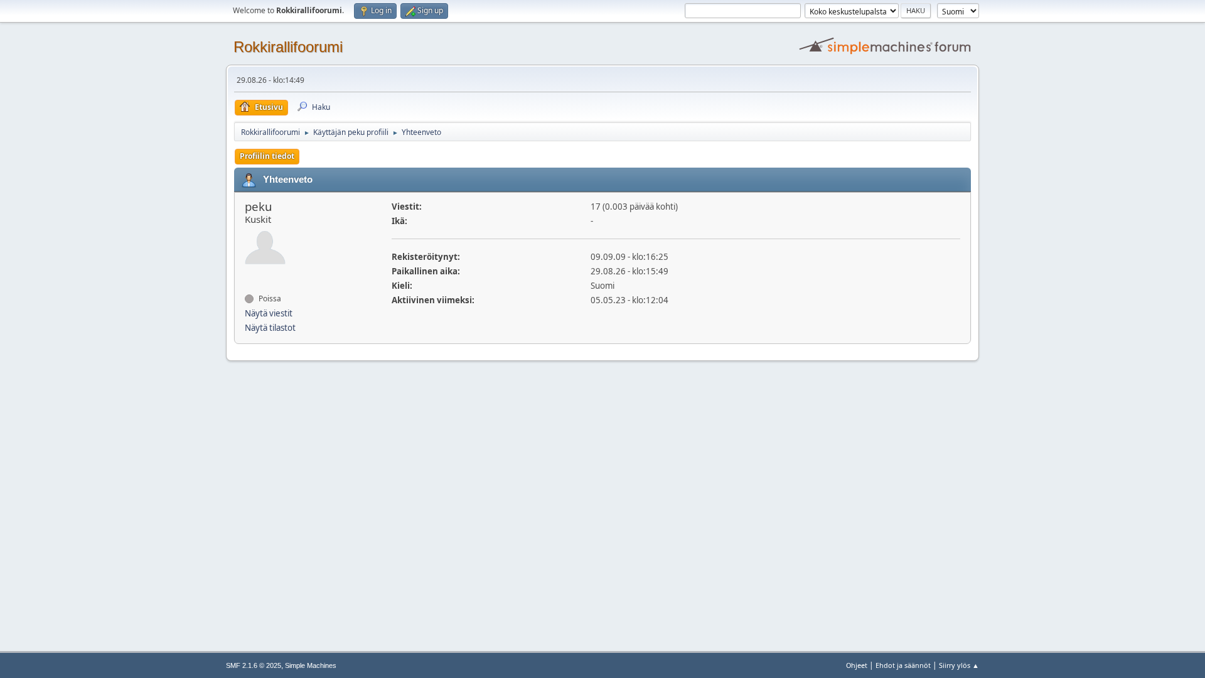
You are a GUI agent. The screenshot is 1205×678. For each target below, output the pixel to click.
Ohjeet (856, 665)
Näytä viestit (268, 313)
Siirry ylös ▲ (959, 665)
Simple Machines (310, 665)
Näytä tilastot (270, 327)
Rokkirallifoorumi (288, 46)
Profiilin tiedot (267, 156)
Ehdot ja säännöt (903, 665)
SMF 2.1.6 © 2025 (253, 665)
